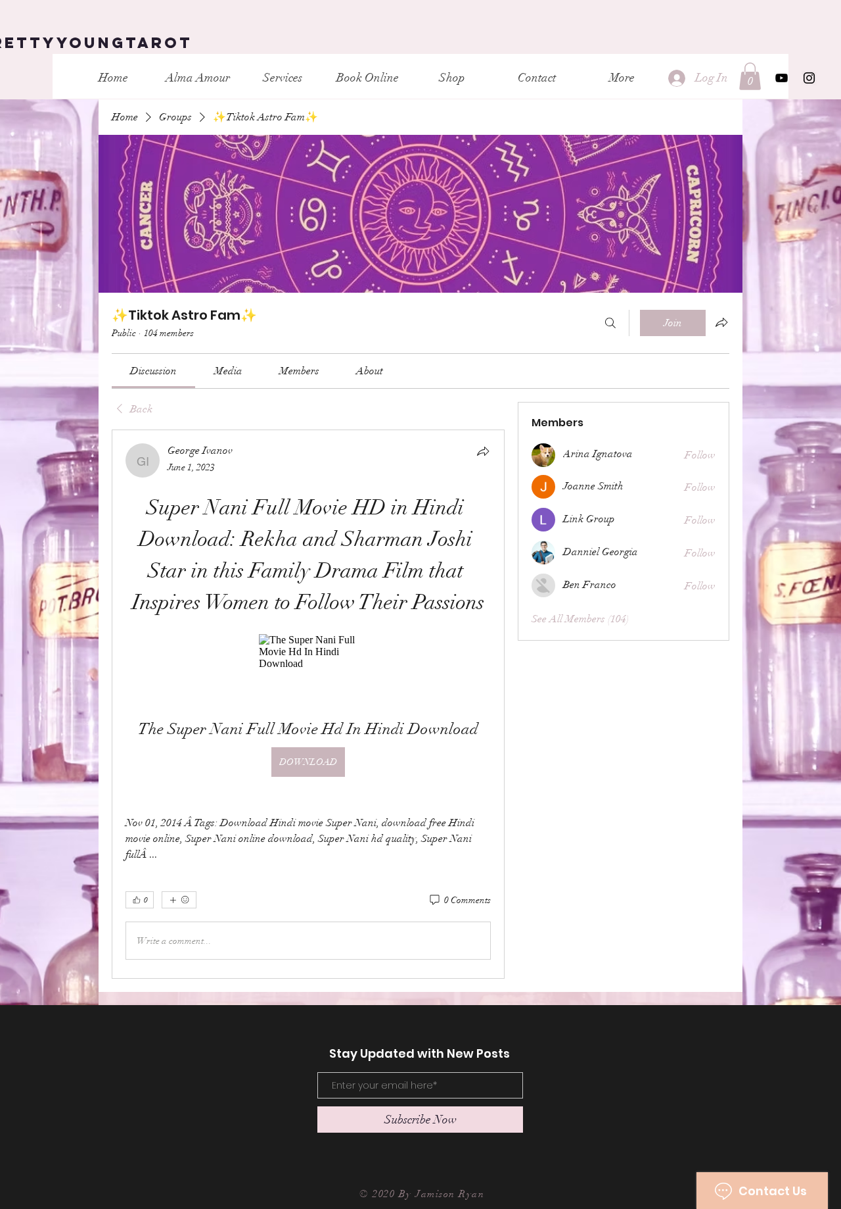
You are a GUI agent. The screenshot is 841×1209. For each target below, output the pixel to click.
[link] (153, 371)
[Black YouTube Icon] (781, 78)
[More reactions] (179, 899)
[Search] (610, 323)
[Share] (483, 451)
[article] (308, 704)
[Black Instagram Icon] (809, 78)
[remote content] (308, 652)
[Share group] (721, 322)
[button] (750, 76)
